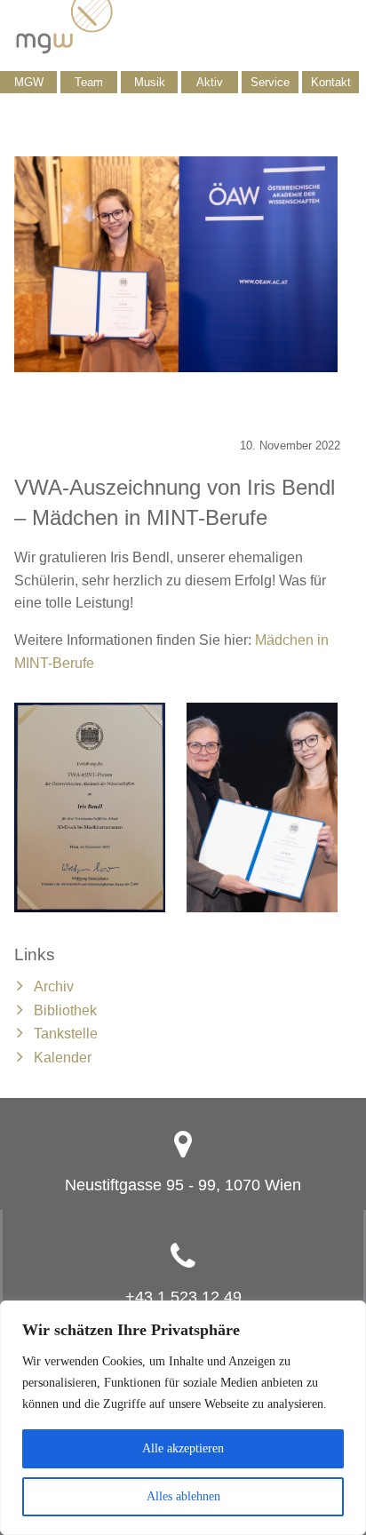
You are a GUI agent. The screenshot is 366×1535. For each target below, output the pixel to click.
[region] (183, 1417)
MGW (29, 82)
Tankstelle (66, 1033)
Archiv (54, 986)
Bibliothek (65, 1010)
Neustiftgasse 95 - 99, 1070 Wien (183, 1185)
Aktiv (209, 82)
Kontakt (331, 82)
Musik (149, 82)
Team (89, 82)
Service (270, 82)
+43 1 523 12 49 (183, 1297)
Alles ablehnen (183, 1496)
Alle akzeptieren (183, 1448)
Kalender (63, 1057)
